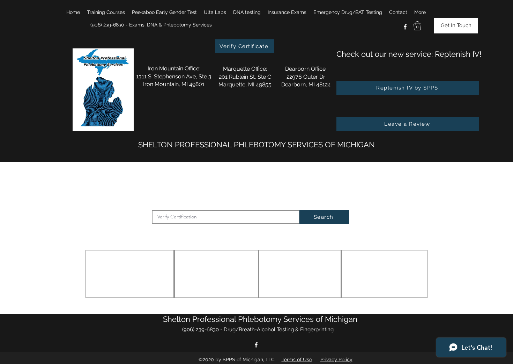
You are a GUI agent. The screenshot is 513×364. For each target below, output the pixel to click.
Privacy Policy (336, 359)
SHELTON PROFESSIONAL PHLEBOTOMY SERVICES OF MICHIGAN (256, 144)
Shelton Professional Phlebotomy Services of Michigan (260, 319)
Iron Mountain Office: (174, 68)
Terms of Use (297, 359)
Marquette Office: (245, 68)
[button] (105, 12)
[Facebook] (405, 26)
